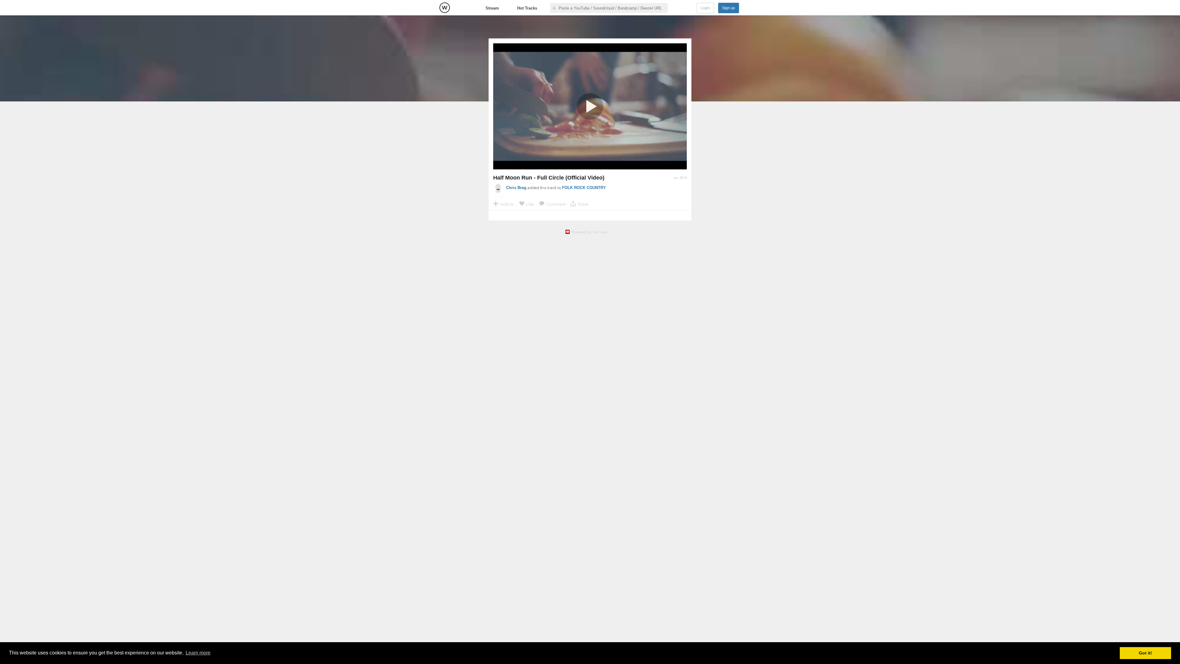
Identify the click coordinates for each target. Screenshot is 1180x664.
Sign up (728, 8)
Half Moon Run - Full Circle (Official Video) (548, 178)
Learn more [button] (198, 652)
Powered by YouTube (589, 232)
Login (705, 8)
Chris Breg (516, 187)
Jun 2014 (680, 178)
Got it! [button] (1145, 652)
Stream (492, 8)
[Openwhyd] (444, 7)
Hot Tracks (527, 8)
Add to (507, 204)
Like (530, 204)
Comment (555, 204)
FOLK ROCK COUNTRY (584, 187)
